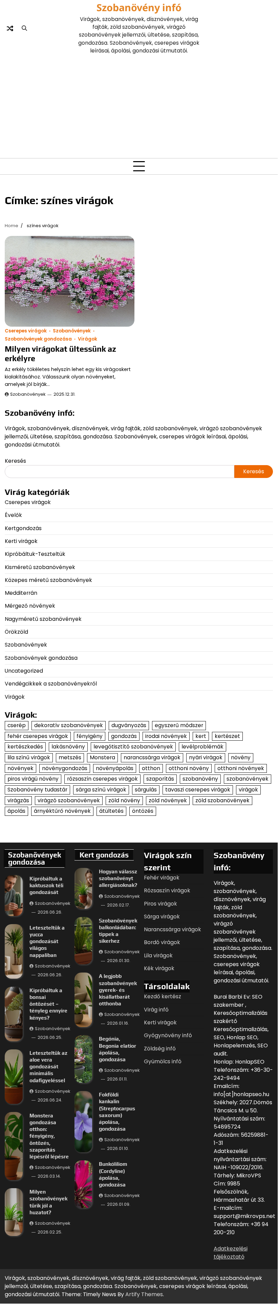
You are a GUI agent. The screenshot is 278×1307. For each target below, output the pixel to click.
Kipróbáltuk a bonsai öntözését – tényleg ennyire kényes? (48, 1004)
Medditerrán (21, 592)
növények (20, 768)
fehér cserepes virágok (37, 736)
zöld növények (168, 800)
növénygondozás (64, 768)
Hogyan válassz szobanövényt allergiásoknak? (118, 878)
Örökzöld (16, 631)
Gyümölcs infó (162, 1061)
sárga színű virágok (101, 789)
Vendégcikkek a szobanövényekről (51, 683)
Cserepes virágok (26, 331)
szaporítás (160, 778)
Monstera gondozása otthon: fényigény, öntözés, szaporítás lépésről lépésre (49, 1135)
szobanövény (200, 778)
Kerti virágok (21, 541)
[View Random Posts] (10, 28)
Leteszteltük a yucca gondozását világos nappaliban (47, 941)
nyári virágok (205, 757)
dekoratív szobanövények (68, 725)
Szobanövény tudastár (37, 789)
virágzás (18, 800)
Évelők (13, 515)
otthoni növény (189, 768)
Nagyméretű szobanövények (43, 619)
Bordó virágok (162, 942)
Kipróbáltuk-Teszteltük (35, 554)
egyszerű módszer (179, 725)
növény (241, 757)
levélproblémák (202, 746)
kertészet (227, 736)
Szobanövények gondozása (38, 339)
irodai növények (166, 736)
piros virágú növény (33, 778)
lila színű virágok (28, 757)
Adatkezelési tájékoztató (231, 1253)
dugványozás (128, 725)
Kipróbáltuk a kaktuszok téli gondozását (46, 885)
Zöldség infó (160, 1048)
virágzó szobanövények (69, 800)
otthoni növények (240, 768)
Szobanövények (72, 331)
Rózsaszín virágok (167, 890)
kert (200, 736)
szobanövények (248, 778)
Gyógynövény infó (168, 1035)
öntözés (142, 810)
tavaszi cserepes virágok (197, 789)
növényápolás (114, 768)
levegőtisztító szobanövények (133, 746)
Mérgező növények (30, 605)
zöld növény (124, 800)
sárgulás (146, 789)
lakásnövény (68, 746)
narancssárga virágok (152, 757)
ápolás (16, 810)
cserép (16, 725)
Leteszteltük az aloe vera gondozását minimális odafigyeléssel (48, 1066)
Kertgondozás (23, 528)
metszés (70, 757)
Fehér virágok (161, 877)
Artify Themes (144, 1294)
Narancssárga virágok (172, 929)
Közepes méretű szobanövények (48, 580)
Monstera (102, 757)
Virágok (87, 339)
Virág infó (156, 1009)
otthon (151, 768)
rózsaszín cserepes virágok (102, 778)
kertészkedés (25, 746)
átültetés (111, 810)
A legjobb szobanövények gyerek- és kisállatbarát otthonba (118, 989)
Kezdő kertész (162, 996)
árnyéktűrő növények (62, 810)
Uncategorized (24, 670)
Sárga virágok (162, 916)
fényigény (90, 736)
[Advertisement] (139, 105)
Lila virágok (158, 955)
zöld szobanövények (222, 800)
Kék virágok (159, 968)
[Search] (24, 28)
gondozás (124, 736)
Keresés (15, 461)
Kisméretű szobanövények (40, 567)
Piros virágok (160, 903)
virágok (248, 789)
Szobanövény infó (139, 7)
